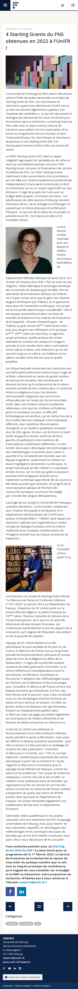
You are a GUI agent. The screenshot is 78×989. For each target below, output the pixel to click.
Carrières (12, 923)
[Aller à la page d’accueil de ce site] (15, 5)
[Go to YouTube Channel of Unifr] (9, 968)
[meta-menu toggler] (73, 5)
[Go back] (39, 906)
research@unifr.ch (14, 958)
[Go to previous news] (10, 906)
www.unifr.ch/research (16, 962)
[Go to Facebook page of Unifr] (4, 968)
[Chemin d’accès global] (62, 5)
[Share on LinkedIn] (21, 891)
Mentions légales (23, 986)
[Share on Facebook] (10, 891)
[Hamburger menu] (5, 5)
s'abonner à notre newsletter (23, 977)
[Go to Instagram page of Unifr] (20, 968)
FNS (37, 923)
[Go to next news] (67, 906)
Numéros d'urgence (42, 986)
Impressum (8, 986)
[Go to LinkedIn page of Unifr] (15, 968)
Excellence (26, 923)
